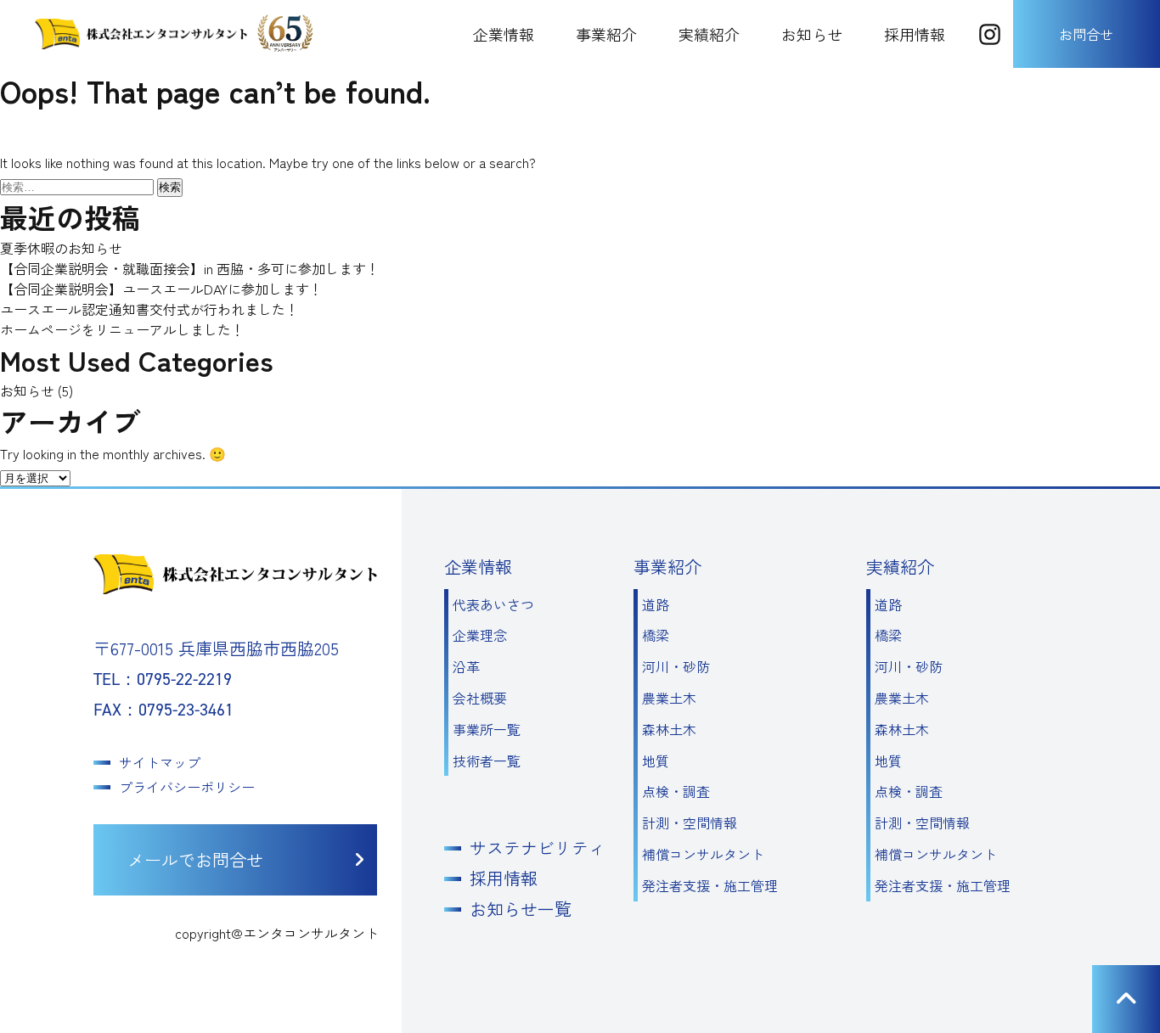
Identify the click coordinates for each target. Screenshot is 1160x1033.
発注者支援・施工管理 (710, 885)
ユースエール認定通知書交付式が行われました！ (149, 309)
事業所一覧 (487, 729)
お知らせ (811, 34)
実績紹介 (709, 34)
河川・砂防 (676, 666)
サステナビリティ (537, 847)
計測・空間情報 (689, 822)
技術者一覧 (487, 760)
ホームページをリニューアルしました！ (122, 329)
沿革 (466, 666)
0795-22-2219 (184, 679)
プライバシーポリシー (187, 787)
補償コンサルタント (703, 854)
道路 (655, 604)
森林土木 (669, 729)
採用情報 (914, 34)
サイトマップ (159, 762)
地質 (655, 760)
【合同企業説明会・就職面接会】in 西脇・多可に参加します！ (190, 268)
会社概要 (480, 698)
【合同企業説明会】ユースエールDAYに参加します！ (161, 288)
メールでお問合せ (195, 859)
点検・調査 (676, 791)
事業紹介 (606, 34)
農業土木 (669, 698)
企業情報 (503, 34)
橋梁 (655, 635)
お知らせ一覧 (521, 909)
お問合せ (1086, 34)
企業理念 (480, 635)
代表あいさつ (493, 604)
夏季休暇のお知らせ (61, 248)
